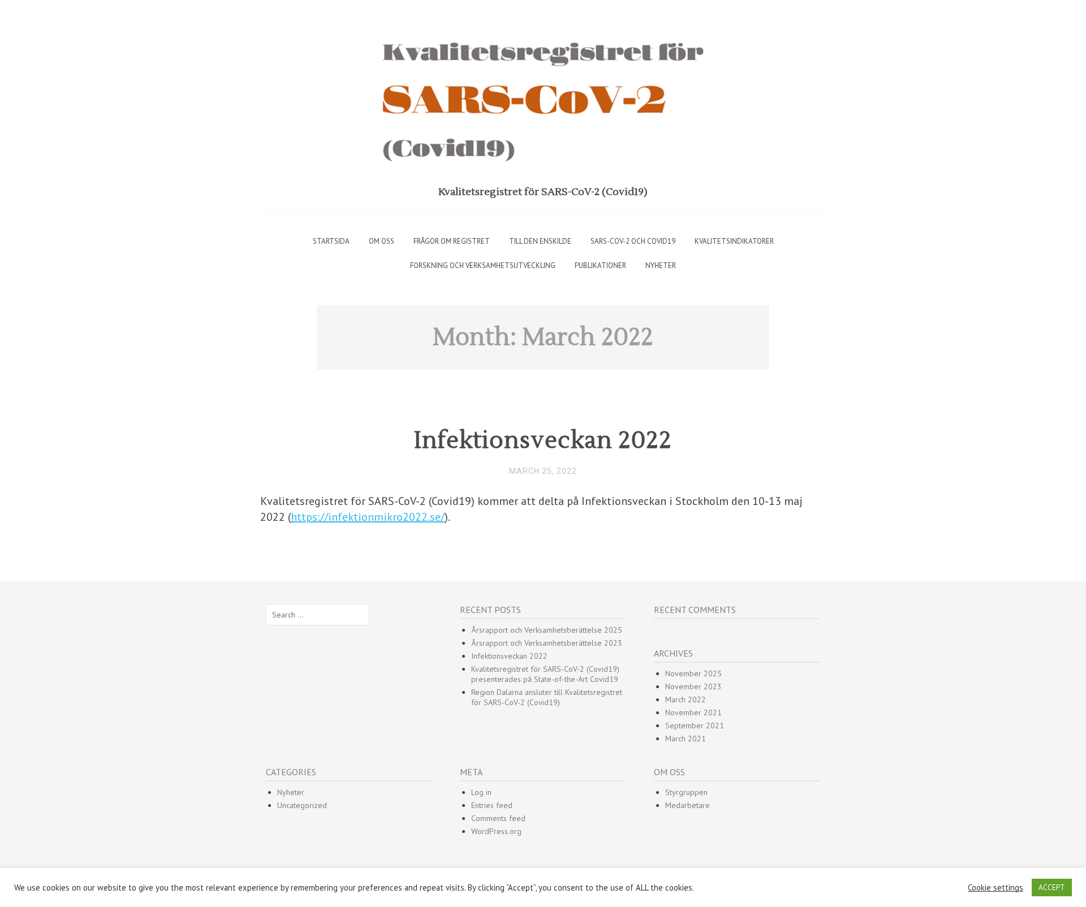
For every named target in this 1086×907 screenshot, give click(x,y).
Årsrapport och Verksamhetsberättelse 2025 (546, 630)
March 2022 (685, 699)
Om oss (381, 241)
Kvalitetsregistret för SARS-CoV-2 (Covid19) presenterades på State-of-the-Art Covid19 (545, 674)
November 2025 (693, 673)
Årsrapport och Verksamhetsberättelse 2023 (546, 643)
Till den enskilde (540, 241)
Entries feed (491, 805)
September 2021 (694, 725)
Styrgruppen (686, 792)
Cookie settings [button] (995, 888)
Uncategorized (302, 805)
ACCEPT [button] (1051, 887)
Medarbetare (687, 805)
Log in (481, 792)
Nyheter (660, 265)
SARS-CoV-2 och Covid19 (633, 241)
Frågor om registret (451, 241)
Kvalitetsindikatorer (734, 241)
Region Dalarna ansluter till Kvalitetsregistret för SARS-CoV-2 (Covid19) (546, 697)
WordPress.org (496, 831)
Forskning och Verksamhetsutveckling (482, 265)
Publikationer (600, 265)
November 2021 (693, 712)
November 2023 (693, 686)
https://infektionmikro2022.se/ (368, 516)
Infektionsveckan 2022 (543, 440)
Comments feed (498, 818)
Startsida (331, 241)
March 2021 (685, 738)
